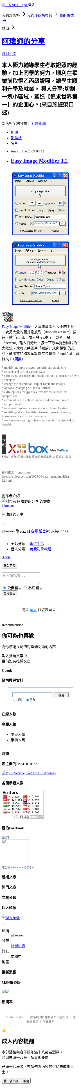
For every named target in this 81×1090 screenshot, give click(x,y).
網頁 (20, 699)
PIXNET (21, 1017)
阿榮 (18, 359)
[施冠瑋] (15, 863)
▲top (6, 557)
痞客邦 (32, 531)
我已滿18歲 (11, 1081)
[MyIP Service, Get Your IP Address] (29, 773)
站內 (32, 699)
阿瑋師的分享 (23, 41)
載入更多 (9, 566)
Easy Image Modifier (17, 327)
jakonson (8, 506)
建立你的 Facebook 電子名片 (18, 867)
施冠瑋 (5, 837)
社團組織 (39, 123)
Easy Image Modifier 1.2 (39, 161)
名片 (14, 143)
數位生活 (37, 544)
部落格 (16, 138)
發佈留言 (9, 593)
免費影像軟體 (40, 549)
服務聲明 (48, 1021)
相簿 (14, 132)
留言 (42, 531)
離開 (26, 1081)
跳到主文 (9, 54)
